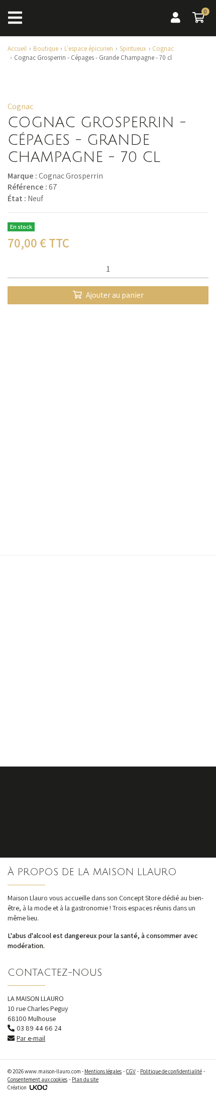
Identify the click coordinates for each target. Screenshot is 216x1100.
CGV (131, 1071)
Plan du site (85, 1079)
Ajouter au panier (115, 295)
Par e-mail (31, 1038)
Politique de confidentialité (171, 1071)
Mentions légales (103, 1071)
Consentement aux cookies (37, 1079)
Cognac (20, 106)
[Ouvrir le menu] (15, 18)
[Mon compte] (175, 18)
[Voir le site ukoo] (38, 1087)
